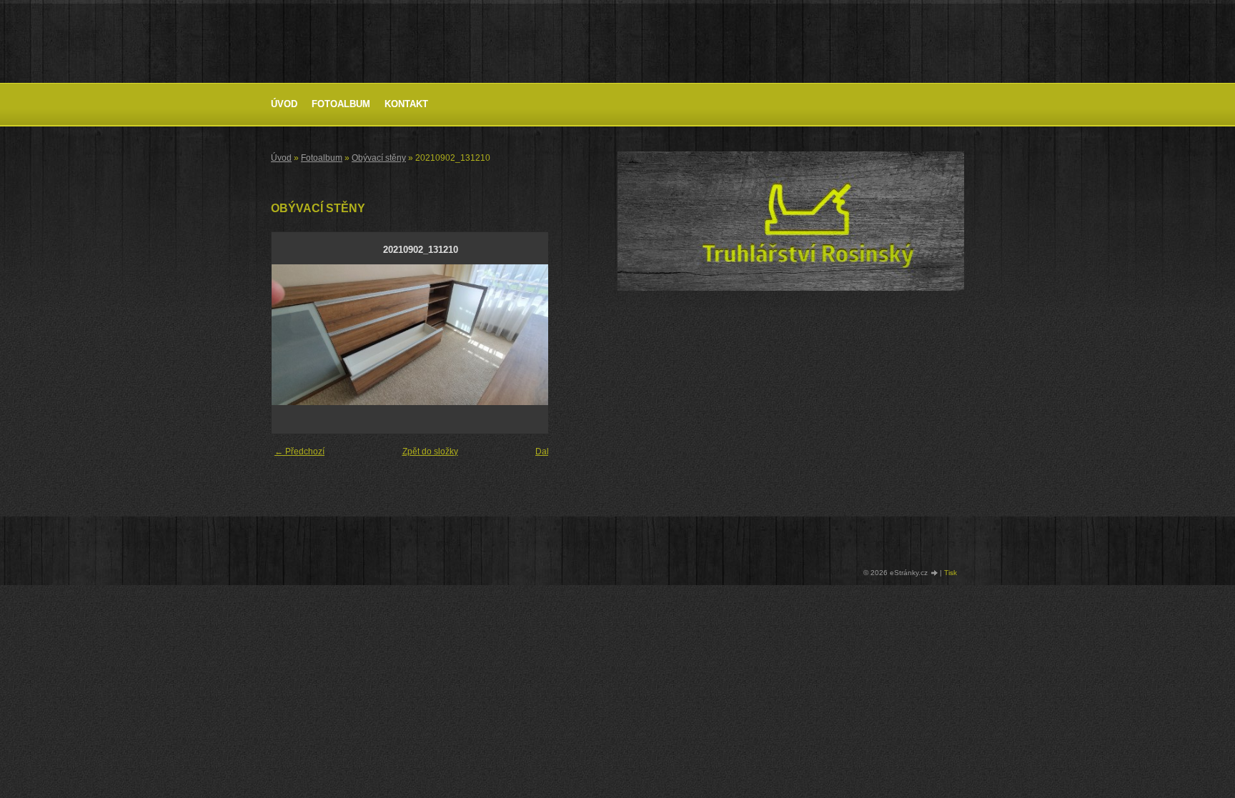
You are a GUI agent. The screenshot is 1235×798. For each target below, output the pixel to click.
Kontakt (406, 104)
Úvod (284, 104)
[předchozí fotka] (295, 334)
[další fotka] (546, 334)
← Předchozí (299, 452)
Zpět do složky (430, 452)
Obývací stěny (379, 158)
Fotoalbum (341, 104)
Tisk (950, 573)
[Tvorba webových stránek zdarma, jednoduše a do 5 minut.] (935, 573)
